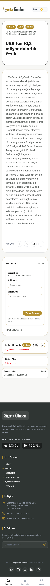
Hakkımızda (10, 473)
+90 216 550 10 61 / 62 (18, 513)
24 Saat (26, 345)
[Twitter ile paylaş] (26, 244)
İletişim (8, 464)
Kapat (43, 371)
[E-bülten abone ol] (44, 545)
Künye (8, 468)
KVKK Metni (10, 486)
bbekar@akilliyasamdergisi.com (20, 518)
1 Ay (42, 345)
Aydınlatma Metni (12, 481)
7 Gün (35, 345)
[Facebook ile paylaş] (19, 244)
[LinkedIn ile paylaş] (34, 244)
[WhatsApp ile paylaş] (41, 244)
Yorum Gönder (32, 313)
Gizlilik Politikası (12, 477)
